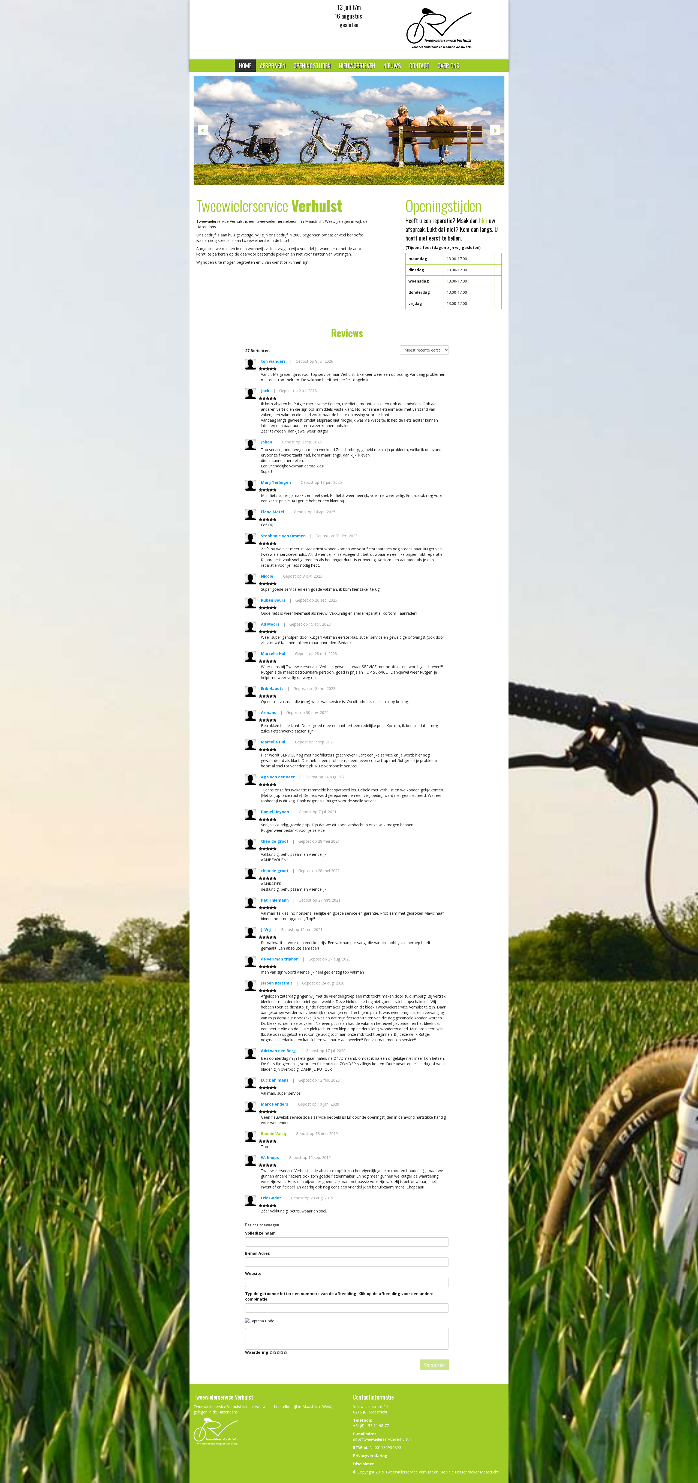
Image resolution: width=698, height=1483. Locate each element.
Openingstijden (312, 65)
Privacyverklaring (370, 1455)
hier (483, 220)
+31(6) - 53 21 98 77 (371, 1425)
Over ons (448, 65)
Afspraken (272, 65)
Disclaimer (363, 1463)
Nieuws (392, 65)
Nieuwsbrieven (357, 65)
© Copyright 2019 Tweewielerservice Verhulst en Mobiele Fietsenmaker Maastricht (426, 1472)
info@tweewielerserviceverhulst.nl (383, 1439)
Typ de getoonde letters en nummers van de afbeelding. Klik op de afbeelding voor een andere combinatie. (339, 1296)
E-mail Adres (257, 1253)
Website (253, 1273)
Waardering (257, 1352)
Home (245, 65)
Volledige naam (260, 1233)
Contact (419, 65)
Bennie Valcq (273, 1133)
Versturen (434, 1365)
